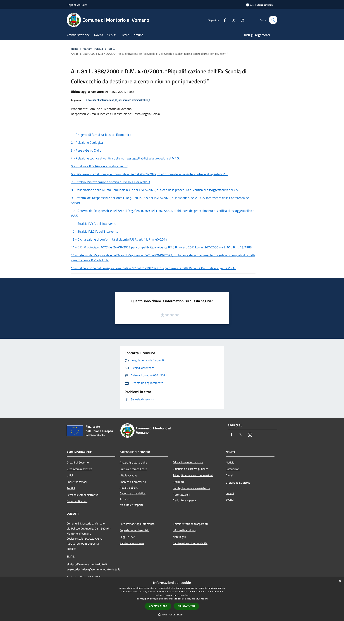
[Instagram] (241, 19)
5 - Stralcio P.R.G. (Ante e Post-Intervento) (99, 166)
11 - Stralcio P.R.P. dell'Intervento (93, 223)
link (206, 598)
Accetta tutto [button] (158, 606)
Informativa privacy (184, 530)
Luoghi (230, 493)
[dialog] (172, 599)
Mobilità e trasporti (131, 505)
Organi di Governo (78, 462)
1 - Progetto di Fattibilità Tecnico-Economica (101, 134)
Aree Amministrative (79, 469)
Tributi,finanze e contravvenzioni (193, 475)
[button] (172, 614)
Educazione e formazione (188, 462)
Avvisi (229, 475)
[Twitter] (232, 19)
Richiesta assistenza (132, 543)
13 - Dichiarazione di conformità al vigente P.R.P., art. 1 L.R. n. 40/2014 (119, 239)
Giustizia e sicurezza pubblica (190, 469)
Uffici (70, 475)
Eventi (230, 499)
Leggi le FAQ (127, 537)
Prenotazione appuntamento (137, 524)
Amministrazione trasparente (191, 524)
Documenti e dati (77, 501)
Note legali (179, 537)
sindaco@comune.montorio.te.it (87, 564)
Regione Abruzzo (77, 5)
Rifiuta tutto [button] (186, 606)
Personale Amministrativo (82, 495)
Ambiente (179, 481)
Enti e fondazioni (77, 482)
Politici (71, 488)
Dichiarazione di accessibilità (190, 543)
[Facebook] (223, 19)
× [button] (340, 581)
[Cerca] (273, 20)
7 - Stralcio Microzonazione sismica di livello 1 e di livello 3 (110, 182)
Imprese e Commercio (133, 482)
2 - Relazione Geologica (87, 142)
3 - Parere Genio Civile (86, 150)
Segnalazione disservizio (134, 530)
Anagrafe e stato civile (133, 462)
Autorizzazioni (181, 494)
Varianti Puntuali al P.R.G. (99, 48)
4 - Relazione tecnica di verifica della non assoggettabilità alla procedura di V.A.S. (125, 158)
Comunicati (233, 469)
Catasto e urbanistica (132, 493)
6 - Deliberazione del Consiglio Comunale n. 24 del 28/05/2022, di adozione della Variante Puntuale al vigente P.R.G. (149, 174)
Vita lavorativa (128, 475)
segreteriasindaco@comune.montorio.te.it (93, 569)
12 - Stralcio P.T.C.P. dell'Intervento (94, 231)
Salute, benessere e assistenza (191, 488)
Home (74, 48)
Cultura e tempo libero (133, 469)
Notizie (230, 462)
